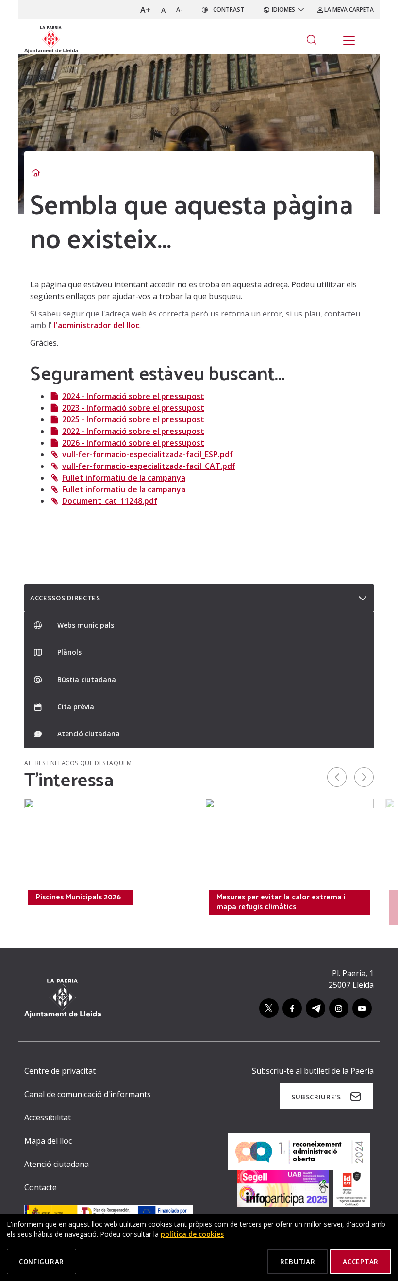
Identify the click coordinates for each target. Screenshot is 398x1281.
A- (179, 9)
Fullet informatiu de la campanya (123, 477)
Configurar (41, 1261)
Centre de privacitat (60, 1070)
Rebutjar (297, 1261)
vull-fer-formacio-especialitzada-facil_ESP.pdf (147, 454)
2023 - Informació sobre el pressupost (133, 407)
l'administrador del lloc (96, 325)
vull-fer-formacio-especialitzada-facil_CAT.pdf (148, 466)
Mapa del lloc (48, 1140)
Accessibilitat (47, 1117)
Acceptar (361, 1261)
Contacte (40, 1187)
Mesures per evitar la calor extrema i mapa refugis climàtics (281, 901)
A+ (145, 9)
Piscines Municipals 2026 (78, 896)
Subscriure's (316, 1097)
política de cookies (192, 1234)
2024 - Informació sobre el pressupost (133, 396)
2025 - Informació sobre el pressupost (133, 419)
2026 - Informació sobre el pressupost (133, 442)
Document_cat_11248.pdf (109, 501)
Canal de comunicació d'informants (87, 1094)
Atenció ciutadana (56, 1164)
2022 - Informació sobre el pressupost (133, 431)
